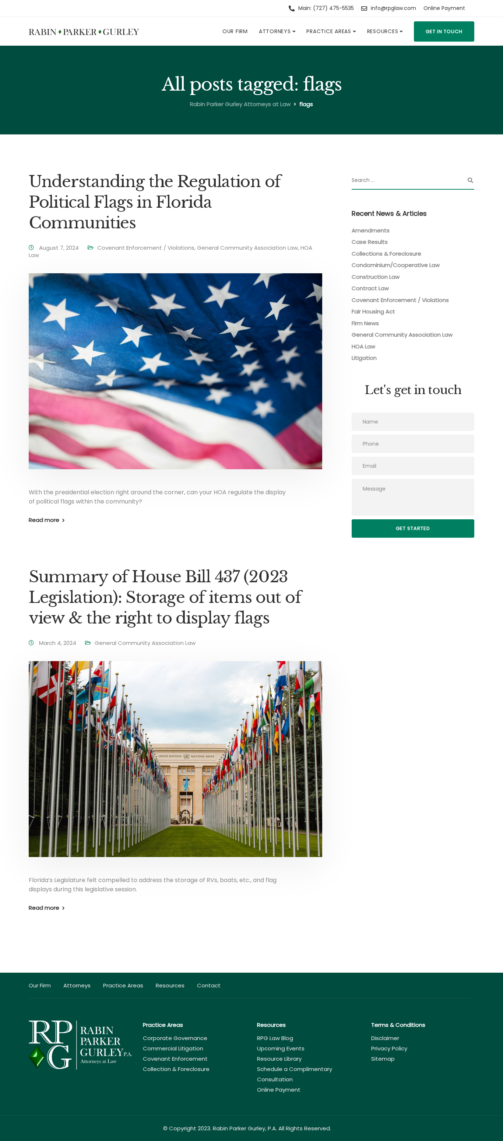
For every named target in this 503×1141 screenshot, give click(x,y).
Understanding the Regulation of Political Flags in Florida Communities (155, 202)
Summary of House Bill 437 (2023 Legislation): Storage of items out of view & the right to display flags (165, 597)
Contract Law (370, 288)
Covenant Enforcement (175, 1059)
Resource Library (279, 1059)
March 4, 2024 (58, 643)
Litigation (364, 358)
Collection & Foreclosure (176, 1069)
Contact (209, 985)
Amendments (371, 230)
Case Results (370, 242)
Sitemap (383, 1059)
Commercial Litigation (173, 1048)
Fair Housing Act (373, 312)
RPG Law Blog (275, 1038)
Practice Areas (328, 31)
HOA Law (363, 346)
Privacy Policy (389, 1048)
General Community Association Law (247, 248)
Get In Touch (444, 31)
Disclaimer (385, 1038)
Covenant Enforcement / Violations (145, 248)
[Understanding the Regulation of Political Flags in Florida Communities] (175, 380)
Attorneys (275, 31)
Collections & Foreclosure (386, 253)
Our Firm (235, 31)
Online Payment (444, 8)
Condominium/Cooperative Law (396, 265)
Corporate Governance (175, 1038)
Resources (382, 31)
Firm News (365, 323)
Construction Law (376, 277)
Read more (44, 520)
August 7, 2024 (59, 248)
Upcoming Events (281, 1048)
